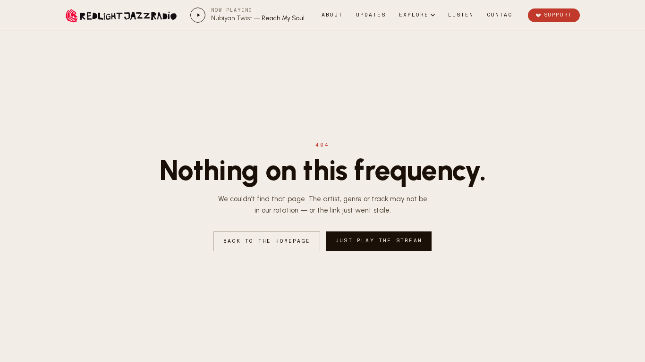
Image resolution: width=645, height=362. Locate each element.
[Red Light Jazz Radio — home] (122, 15)
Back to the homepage (266, 241)
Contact (502, 15)
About (332, 15)
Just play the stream (378, 241)
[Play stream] (197, 15)
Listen (461, 15)
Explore (414, 15)
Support (558, 15)
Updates (371, 15)
